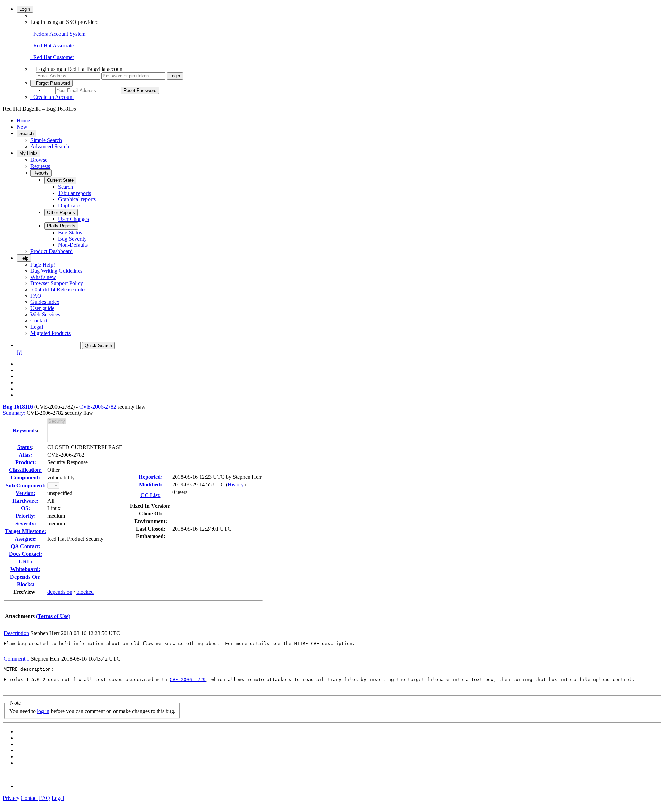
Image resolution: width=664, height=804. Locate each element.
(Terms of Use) (53, 616)
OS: (25, 508)
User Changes (73, 219)
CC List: (150, 495)
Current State (60, 180)
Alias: (25, 455)
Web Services (45, 314)
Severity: (25, 523)
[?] (19, 352)
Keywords (25, 430)
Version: (25, 493)
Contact (38, 321)
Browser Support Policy (56, 283)
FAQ (36, 296)
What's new (43, 277)
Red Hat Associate (52, 45)
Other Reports (61, 212)
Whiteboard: (25, 569)
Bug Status (70, 232)
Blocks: (25, 584)
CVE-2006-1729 (188, 679)
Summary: (14, 413)
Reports (41, 173)
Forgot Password (51, 83)
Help (23, 258)
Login (24, 9)
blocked (85, 592)
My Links (28, 153)
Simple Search (46, 140)
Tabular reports (74, 193)
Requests (40, 166)
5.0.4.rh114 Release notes (58, 289)
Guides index (44, 302)
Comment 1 (16, 659)
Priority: (26, 516)
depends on (59, 592)
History (236, 484)
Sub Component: (26, 485)
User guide (42, 308)
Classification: (25, 470)
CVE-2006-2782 (97, 407)
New (22, 127)
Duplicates (69, 205)
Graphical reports (77, 199)
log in (43, 711)
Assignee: (26, 539)
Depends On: (25, 577)
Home (23, 120)
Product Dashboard (51, 251)
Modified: (150, 484)
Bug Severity (72, 239)
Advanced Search (49, 146)
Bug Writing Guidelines (56, 271)
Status (24, 447)
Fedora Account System (57, 34)
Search (26, 133)
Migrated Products (50, 333)
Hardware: (25, 501)
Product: (25, 462)
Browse (38, 160)
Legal (36, 327)
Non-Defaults (73, 245)
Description (16, 633)
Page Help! (42, 265)
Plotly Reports (61, 225)
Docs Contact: (25, 554)
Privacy (11, 798)
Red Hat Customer (52, 57)
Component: (25, 477)
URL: (26, 561)
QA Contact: (25, 546)
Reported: (151, 477)
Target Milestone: (25, 531)
